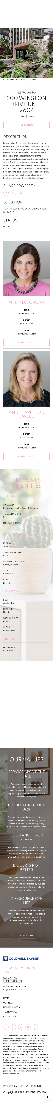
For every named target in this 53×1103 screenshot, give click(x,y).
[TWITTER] (28, 1027)
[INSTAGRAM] (13, 1027)
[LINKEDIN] (20, 1027)
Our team (8, 1003)
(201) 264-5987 (27, 323)
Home (6, 998)
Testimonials (10, 1012)
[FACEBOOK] (6, 1027)
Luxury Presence (30, 1086)
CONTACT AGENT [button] (26, 342)
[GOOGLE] (35, 1027)
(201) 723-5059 (27, 437)
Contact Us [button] (26, 935)
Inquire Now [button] (26, 125)
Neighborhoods (11, 1007)
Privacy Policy (36, 1092)
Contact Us (9, 1016)
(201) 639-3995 (10, 978)
